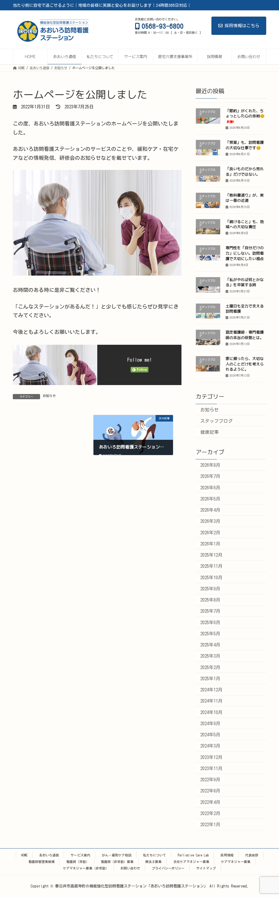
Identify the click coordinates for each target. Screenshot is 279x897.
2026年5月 (210, 498)
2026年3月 (210, 521)
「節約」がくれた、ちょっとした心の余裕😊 (245, 116)
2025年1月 (210, 678)
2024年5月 (210, 734)
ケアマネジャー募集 (235, 861)
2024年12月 (211, 689)
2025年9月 (210, 588)
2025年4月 (210, 644)
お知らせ (49, 395)
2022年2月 (210, 813)
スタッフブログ (216, 421)
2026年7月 (210, 476)
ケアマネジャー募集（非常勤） (86, 868)
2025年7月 (210, 611)
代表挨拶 (251, 855)
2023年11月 (211, 768)
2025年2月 (210, 667)
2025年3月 (210, 656)
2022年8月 (210, 790)
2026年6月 (210, 487)
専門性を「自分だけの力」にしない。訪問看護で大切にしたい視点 (245, 253)
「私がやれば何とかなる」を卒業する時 (245, 282)
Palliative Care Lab (193, 855)
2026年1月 (210, 543)
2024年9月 (210, 723)
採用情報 (226, 855)
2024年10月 (211, 712)
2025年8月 (210, 599)
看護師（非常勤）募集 (117, 861)
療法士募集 (153, 861)
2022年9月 (210, 779)
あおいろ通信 (49, 855)
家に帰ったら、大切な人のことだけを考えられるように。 (245, 364)
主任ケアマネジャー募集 (191, 861)
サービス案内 (80, 855)
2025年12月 (211, 555)
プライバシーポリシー (168, 868)
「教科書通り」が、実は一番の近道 (245, 198)
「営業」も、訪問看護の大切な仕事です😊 (245, 145)
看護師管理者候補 (41, 861)
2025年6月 (210, 622)
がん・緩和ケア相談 (116, 855)
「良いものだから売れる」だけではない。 (245, 171)
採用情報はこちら (242, 25)
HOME (24, 855)
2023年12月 (211, 757)
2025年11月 (211, 566)
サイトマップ (206, 868)
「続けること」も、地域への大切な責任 (245, 224)
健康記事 (209, 432)
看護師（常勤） (77, 861)
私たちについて (154, 855)
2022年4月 (210, 802)
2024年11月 (211, 700)
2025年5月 (210, 633)
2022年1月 (210, 824)
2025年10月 (211, 577)
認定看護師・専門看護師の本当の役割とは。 (245, 334)
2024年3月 (210, 745)
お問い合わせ (130, 868)
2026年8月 (210, 465)
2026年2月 (210, 532)
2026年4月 (210, 510)
